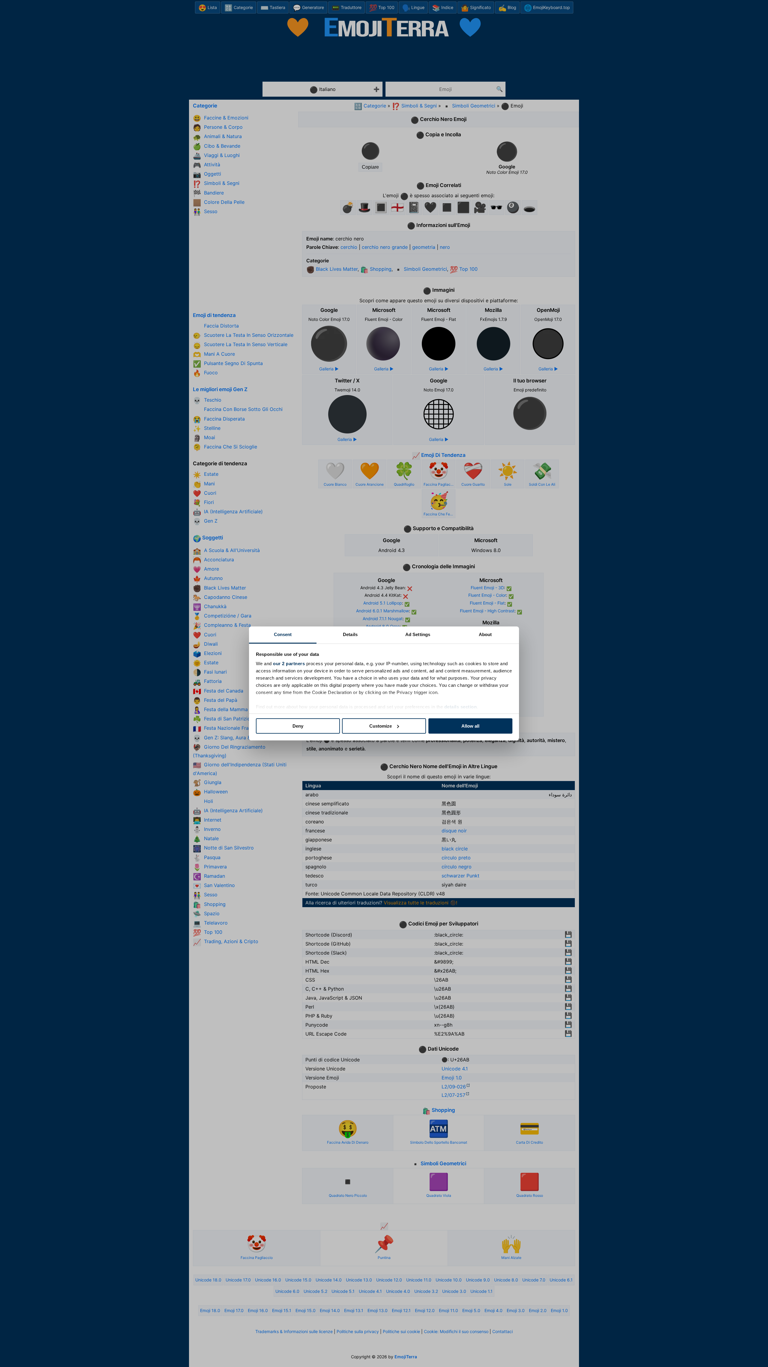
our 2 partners (289, 663)
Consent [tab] (283, 634)
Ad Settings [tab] (417, 634)
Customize (380, 726)
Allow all (470, 726)
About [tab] (485, 634)
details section (460, 706)
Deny (297, 726)
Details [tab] (350, 634)
